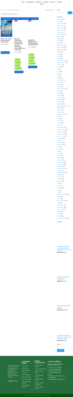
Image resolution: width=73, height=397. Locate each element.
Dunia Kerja (60, 64)
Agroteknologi (60, 34)
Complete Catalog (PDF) (6, 18)
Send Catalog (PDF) (15, 18)
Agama (58, 21)
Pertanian (59, 179)
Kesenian (59, 109)
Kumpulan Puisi (60, 136)
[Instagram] (13, 381)
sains (58, 192)
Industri (59, 90)
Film (58, 75)
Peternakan (59, 181)
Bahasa (59, 43)
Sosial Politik (60, 209)
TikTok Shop (18, 68)
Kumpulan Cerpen (61, 129)
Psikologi (59, 187)
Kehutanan (59, 101)
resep (58, 189)
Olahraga (59, 155)
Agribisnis (59, 32)
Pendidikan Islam (61, 168)
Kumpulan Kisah (61, 133)
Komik (58, 118)
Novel (58, 153)
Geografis (59, 84)
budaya (59, 58)
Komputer (59, 120)
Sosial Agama (60, 205)
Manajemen (60, 142)
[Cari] (70, 12)
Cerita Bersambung (61, 62)
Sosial (58, 203)
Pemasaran (59, 160)
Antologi (59, 38)
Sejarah (59, 198)
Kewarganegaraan (61, 114)
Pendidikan (59, 166)
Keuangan (59, 112)
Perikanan (59, 174)
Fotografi (59, 82)
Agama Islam (60, 27)
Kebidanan (59, 95)
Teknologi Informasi (61, 218)
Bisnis (58, 56)
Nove (58, 151)
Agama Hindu (60, 25)
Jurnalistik (59, 93)
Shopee (18, 59)
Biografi (59, 51)
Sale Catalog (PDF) (35, 18)
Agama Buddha (60, 23)
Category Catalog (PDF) (25, 18)
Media (58, 146)
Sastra (58, 196)
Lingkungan (60, 138)
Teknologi (59, 216)
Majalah (59, 140)
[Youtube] (11, 381)
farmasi (59, 71)
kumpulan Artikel (61, 127)
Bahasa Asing (60, 45)
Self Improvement (61, 200)
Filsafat (58, 77)
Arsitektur (59, 40)
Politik (58, 183)
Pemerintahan (60, 164)
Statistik (59, 211)
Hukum (58, 86)
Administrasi (60, 19)
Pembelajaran (60, 162)
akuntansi (59, 36)
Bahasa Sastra (60, 49)
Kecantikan (59, 97)
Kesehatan (59, 103)
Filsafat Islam (60, 80)
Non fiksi (59, 149)
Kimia (58, 116)
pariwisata (59, 157)
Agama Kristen (60, 30)
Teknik (58, 213)
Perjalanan (59, 176)
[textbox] (64, 347)
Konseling (59, 123)
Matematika (60, 144)
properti (59, 185)
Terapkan (60, 350)
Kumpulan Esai (60, 131)
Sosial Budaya (60, 207)
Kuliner (58, 125)
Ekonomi (59, 66)
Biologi (58, 53)
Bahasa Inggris (60, 47)
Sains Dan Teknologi (62, 194)
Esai (58, 69)
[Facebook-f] (8, 381)
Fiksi (58, 73)
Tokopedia (18, 62)
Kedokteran (59, 99)
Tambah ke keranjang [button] (5, 52)
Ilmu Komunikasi (61, 88)
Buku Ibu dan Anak (61, 60)
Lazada (18, 65)
